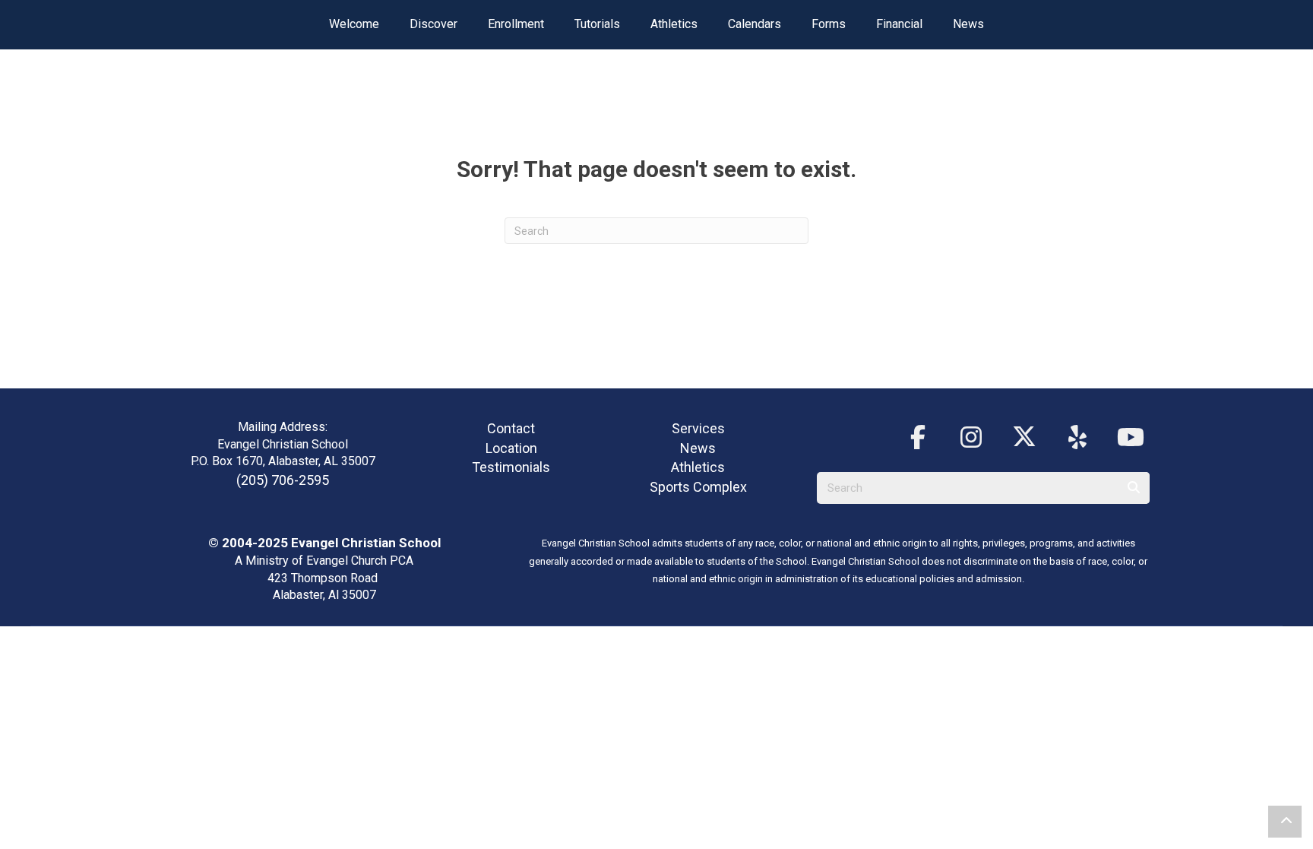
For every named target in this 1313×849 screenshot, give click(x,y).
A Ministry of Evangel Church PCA (324, 560)
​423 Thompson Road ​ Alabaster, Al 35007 (324, 586)
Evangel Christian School (366, 542)
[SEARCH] (1134, 488)
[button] (918, 438)
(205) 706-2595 (282, 480)
